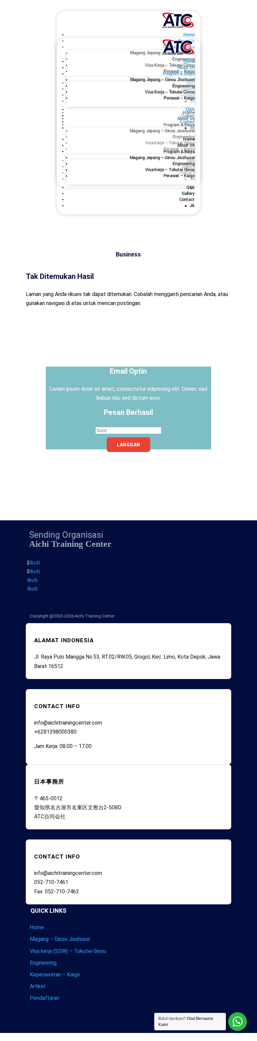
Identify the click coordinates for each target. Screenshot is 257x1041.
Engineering (183, 86)
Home (189, 61)
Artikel (37, 986)
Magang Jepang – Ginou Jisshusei (162, 79)
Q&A (190, 109)
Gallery (188, 116)
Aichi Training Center (94, 615)
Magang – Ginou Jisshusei (60, 939)
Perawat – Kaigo (179, 98)
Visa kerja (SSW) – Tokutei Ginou (68, 951)
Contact (187, 122)
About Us (186, 67)
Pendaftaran (44, 998)
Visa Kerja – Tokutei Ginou (169, 92)
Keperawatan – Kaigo (55, 974)
